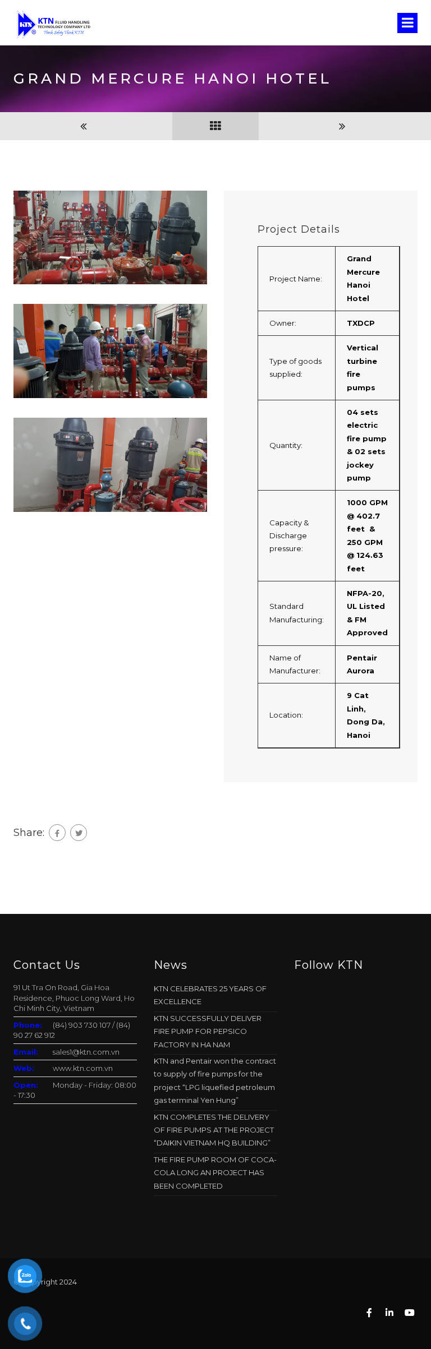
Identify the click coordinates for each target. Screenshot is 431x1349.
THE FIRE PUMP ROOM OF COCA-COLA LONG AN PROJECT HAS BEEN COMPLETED (215, 1172)
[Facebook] (57, 832)
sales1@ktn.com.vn (86, 1051)
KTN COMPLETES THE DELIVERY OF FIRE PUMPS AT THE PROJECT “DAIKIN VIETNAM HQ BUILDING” (214, 1130)
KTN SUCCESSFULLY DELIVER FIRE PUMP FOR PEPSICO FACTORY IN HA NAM (208, 1031)
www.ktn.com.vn (83, 1068)
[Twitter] (78, 832)
